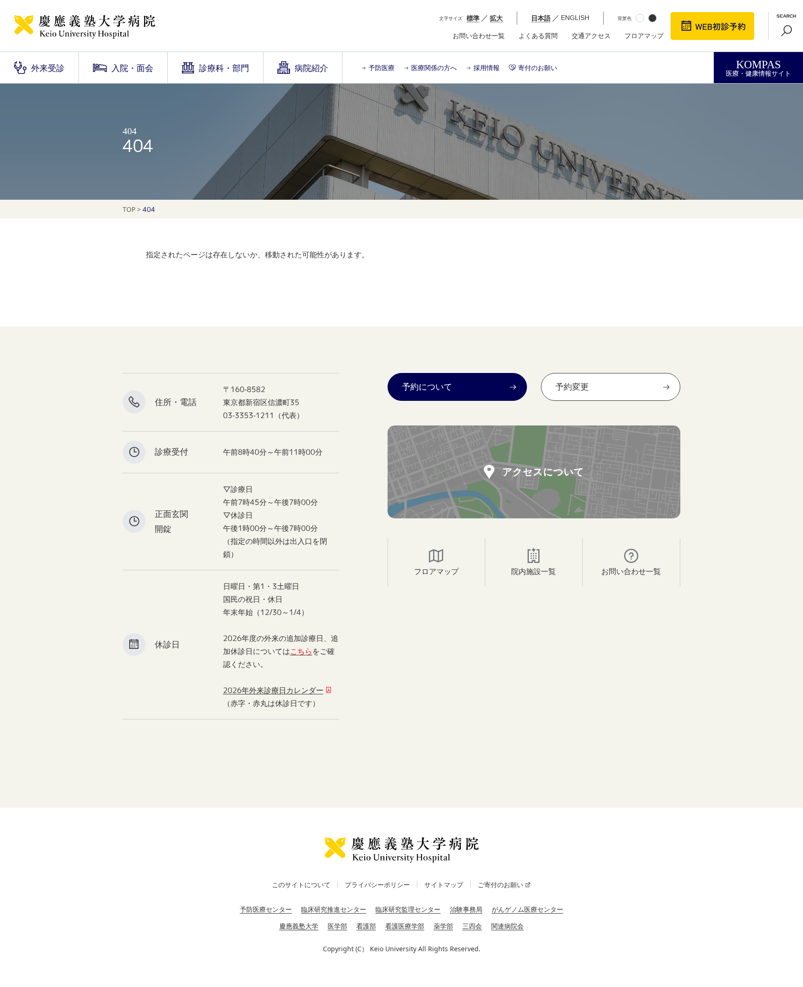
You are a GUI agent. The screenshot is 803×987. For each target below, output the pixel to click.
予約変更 (572, 386)
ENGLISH (575, 17)
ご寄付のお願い (500, 884)
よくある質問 (538, 36)
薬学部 (443, 926)
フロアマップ (644, 36)
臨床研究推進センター (333, 909)
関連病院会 (507, 926)
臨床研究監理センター (408, 909)
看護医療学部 (404, 926)
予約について (427, 386)
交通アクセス (591, 36)
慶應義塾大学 (298, 926)
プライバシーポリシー (377, 884)
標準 (473, 17)
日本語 (541, 17)
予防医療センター (266, 909)
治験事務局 (466, 909)
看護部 (366, 926)
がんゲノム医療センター (527, 909)
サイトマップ (443, 884)
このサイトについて (301, 884)
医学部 (337, 926)
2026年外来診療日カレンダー (273, 690)
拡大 (496, 17)
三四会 (472, 926)
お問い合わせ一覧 (479, 36)
